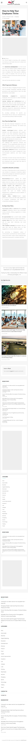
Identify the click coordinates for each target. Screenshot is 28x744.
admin (4, 16)
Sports (3, 519)
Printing (4, 511)
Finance (4, 495)
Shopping (4, 517)
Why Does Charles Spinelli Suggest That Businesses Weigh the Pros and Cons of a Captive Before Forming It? (13, 404)
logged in (12, 371)
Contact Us (3, 695)
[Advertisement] (15, 46)
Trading (3, 523)
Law (3, 505)
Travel (3, 525)
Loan (3, 509)
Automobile (4, 482)
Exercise (4, 493)
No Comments (6, 18)
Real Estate (4, 513)
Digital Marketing (6, 486)
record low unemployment (11, 66)
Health (3, 499)
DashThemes (23, 740)
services (4, 515)
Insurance (4, 503)
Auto (3, 480)
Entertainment (5, 491)
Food (3, 497)
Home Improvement (6, 501)
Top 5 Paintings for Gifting (7, 417)
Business (17, 16)
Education (4, 488)
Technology (4, 521)
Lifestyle (4, 507)
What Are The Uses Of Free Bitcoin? (9, 305)
